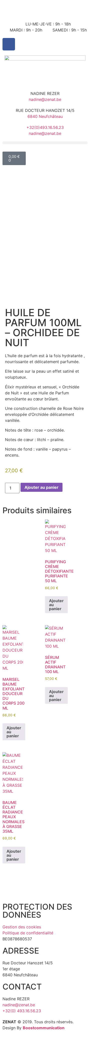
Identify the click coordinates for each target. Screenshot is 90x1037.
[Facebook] (8, 44)
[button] (45, 142)
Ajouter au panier (41, 487)
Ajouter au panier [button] (56, 604)
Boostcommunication (43, 1027)
